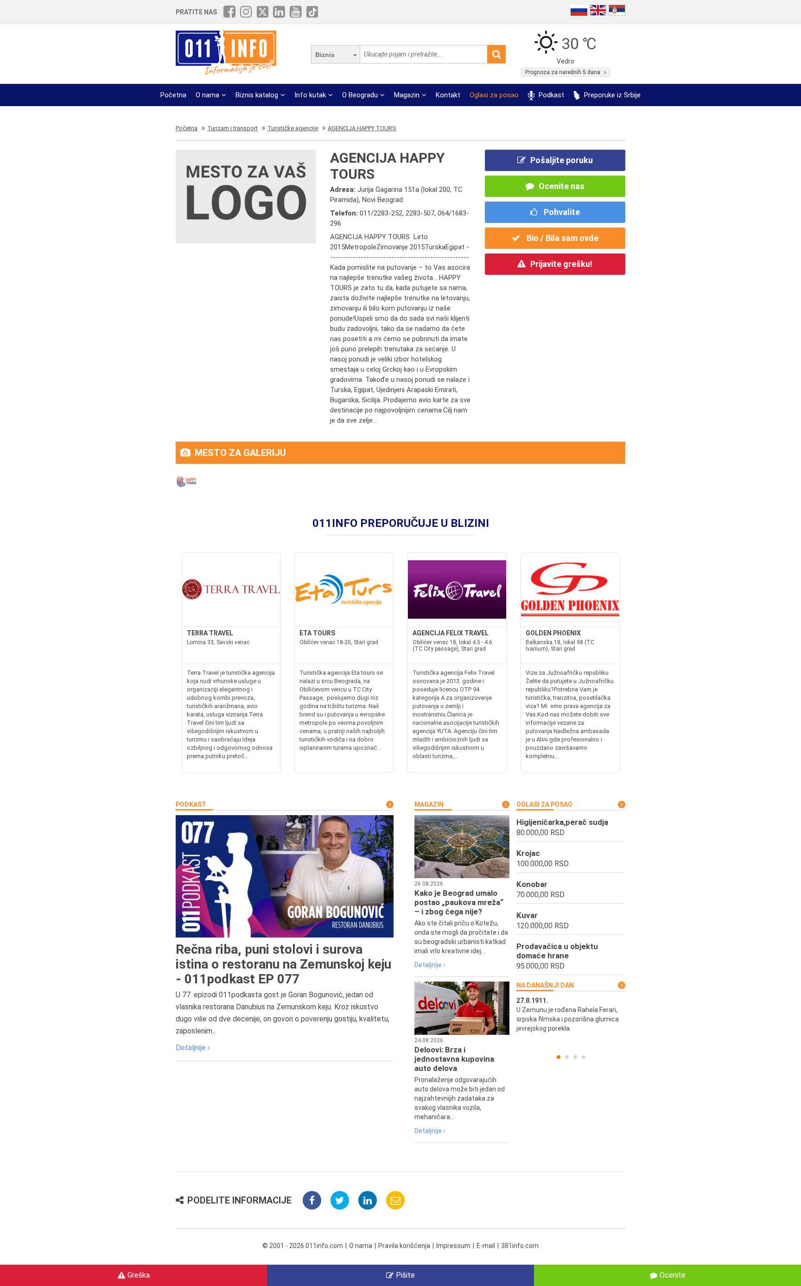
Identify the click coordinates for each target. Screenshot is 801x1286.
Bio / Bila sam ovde (561, 238)
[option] (570, 1014)
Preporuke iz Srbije (611, 95)
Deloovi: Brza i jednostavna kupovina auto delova (454, 1059)
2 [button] (567, 1057)
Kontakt (448, 95)
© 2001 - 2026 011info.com (302, 1245)
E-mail (486, 1245)
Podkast (550, 95)
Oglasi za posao (494, 95)
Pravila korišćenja (404, 1245)
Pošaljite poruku (561, 160)
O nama (207, 95)
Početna (173, 95)
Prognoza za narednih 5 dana (563, 72)
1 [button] (558, 1057)
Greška (138, 1275)
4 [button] (583, 1057)
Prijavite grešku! (561, 264)
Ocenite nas (562, 186)
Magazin (407, 95)
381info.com (520, 1245)
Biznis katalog (256, 95)
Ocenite (673, 1275)
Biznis (325, 54)
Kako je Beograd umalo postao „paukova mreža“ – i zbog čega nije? (458, 902)
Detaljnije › (193, 1047)
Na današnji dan (545, 985)
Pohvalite (561, 212)
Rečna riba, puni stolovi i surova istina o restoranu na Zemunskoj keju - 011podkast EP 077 (283, 964)
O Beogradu (360, 95)
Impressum (453, 1245)
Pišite (405, 1275)
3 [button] (575, 1057)
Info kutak (310, 95)
